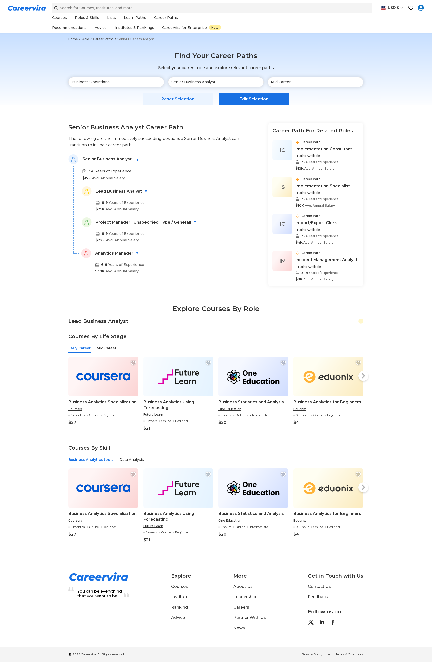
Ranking (179, 607)
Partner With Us (250, 617)
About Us (243, 586)
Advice (178, 617)
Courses (179, 586)
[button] (133, 363)
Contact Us (319, 586)
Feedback (318, 596)
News (239, 628)
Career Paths (103, 39)
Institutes (181, 596)
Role (85, 39)
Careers (241, 607)
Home (73, 39)
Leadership (245, 596)
